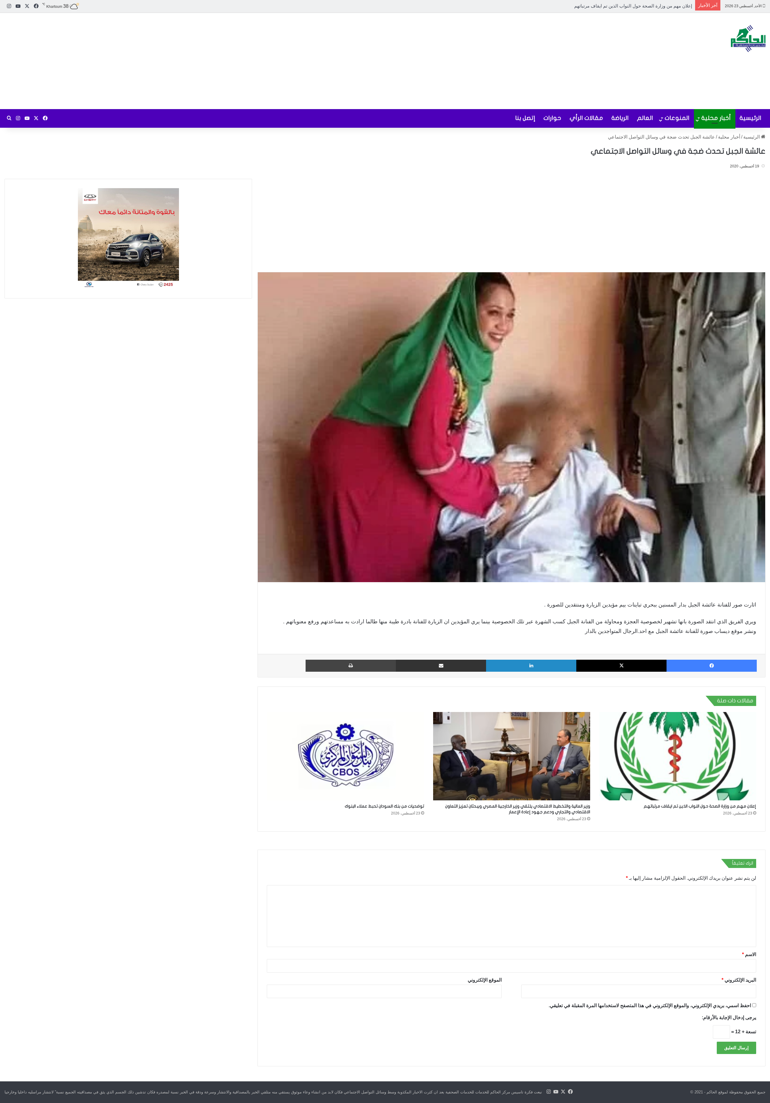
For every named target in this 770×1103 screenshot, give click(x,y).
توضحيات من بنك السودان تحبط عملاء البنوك (384, 806)
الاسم (749, 954)
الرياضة (620, 118)
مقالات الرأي (586, 118)
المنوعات (677, 118)
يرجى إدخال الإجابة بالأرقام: (729, 1017)
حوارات (552, 118)
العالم (645, 118)
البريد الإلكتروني (739, 979)
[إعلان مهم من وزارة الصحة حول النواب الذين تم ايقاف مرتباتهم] (677, 756)
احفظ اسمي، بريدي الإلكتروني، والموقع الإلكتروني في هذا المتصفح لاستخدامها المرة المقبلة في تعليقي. (650, 1005)
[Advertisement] (256, 61)
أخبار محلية (716, 118)
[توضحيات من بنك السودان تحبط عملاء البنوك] (345, 756)
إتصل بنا (525, 118)
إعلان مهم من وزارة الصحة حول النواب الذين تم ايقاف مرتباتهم (700, 806)
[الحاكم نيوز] (748, 38)
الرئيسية (750, 118)
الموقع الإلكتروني (485, 979)
